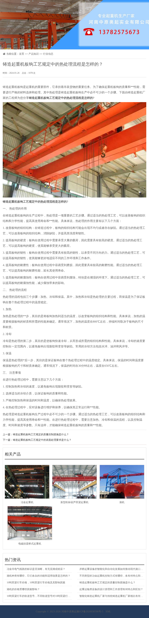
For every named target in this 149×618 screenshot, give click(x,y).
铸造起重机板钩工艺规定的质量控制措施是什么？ (41, 434)
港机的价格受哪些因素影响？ (23, 589)
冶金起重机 (27, 502)
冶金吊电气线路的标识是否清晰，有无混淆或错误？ (36, 569)
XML (108, 611)
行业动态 (48, 54)
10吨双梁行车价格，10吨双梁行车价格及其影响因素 (36, 582)
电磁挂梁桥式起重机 (29, 543)
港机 (121, 502)
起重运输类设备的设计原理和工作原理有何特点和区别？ (111, 589)
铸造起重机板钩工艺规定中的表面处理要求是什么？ (42, 440)
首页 (21, 54)
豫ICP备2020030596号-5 (90, 611)
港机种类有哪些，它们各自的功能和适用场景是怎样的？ (38, 575)
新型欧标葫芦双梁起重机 (74, 502)
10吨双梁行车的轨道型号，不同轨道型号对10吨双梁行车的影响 (42, 596)
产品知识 (34, 54)
